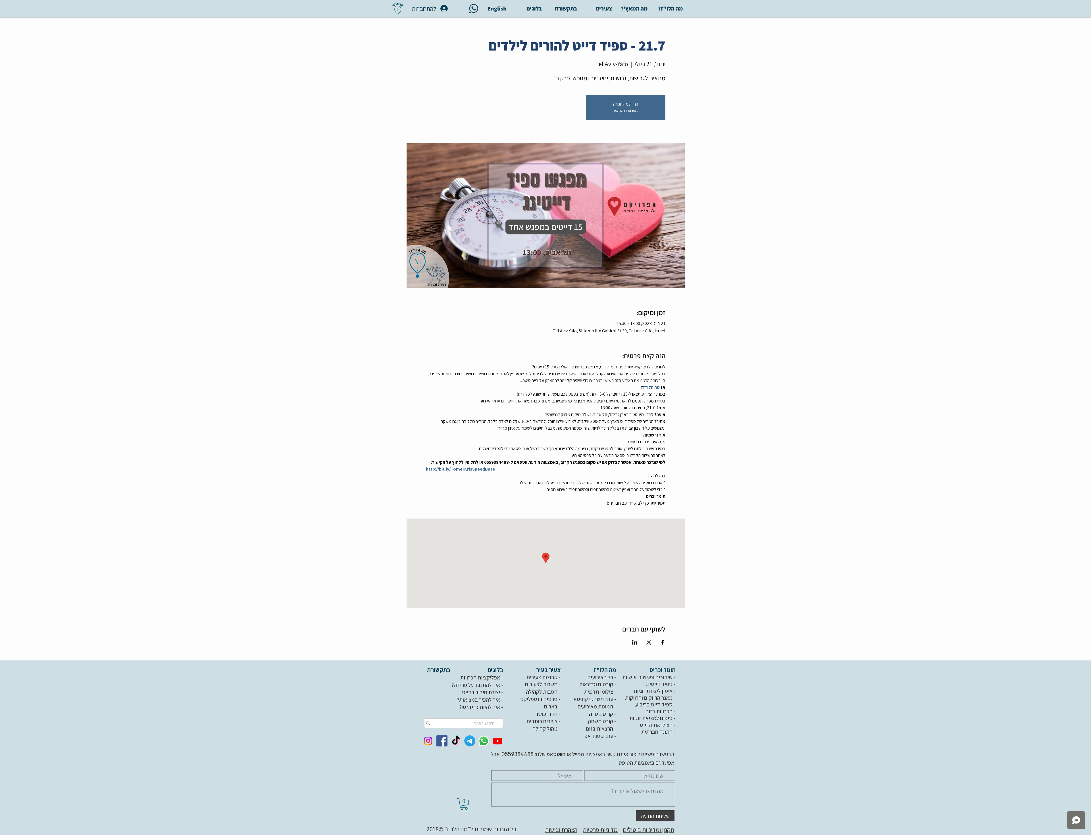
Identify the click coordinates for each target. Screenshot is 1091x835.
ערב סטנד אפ (598, 736)
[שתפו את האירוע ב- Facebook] (662, 642)
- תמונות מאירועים (597, 706)
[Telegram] (469, 740)
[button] (464, 804)
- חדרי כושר (549, 713)
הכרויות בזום (659, 711)
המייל (577, 754)
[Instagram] (428, 740)
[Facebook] (441, 740)
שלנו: (549, 754)
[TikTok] (455, 740)
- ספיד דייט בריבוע (656, 704)
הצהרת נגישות (561, 830)
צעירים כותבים (542, 721)
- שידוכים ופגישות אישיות (649, 677)
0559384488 (517, 754)
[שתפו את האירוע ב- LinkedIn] (635, 642)
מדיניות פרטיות (600, 830)
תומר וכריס (663, 670)
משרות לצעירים (541, 684)
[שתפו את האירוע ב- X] (648, 642)
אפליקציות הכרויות (480, 677)
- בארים (553, 706)
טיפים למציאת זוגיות (650, 718)
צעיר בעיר (549, 670)
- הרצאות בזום (601, 728)
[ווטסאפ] (483, 740)
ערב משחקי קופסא (593, 699)
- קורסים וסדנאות (598, 684)
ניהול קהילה (544, 728)
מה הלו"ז (605, 670)
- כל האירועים (602, 677)
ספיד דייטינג (659, 684)
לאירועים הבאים (626, 111)
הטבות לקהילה (541, 691)
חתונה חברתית (656, 731)
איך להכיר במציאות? (478, 699)
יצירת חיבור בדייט (481, 692)
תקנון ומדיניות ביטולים (648, 830)
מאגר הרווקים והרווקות (648, 697)
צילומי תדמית (598, 691)
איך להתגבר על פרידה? (475, 685)
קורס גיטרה (601, 713)
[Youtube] (497, 740)
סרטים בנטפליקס (538, 699)
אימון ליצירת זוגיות (653, 691)
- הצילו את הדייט (658, 725)
